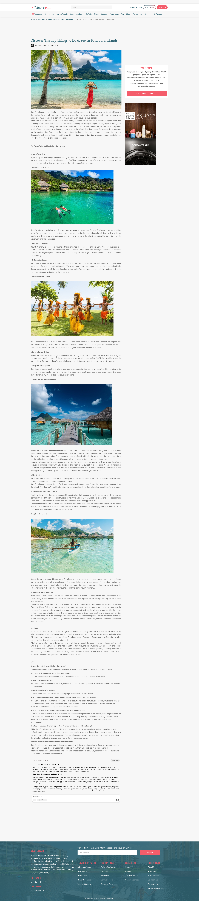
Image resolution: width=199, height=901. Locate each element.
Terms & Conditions (156, 888)
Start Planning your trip (146, 93)
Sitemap (128, 871)
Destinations (49, 14)
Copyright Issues (131, 875)
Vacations (38, 14)
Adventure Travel (84, 867)
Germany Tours (107, 880)
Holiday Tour (82, 875)
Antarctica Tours (108, 867)
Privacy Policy (153, 884)
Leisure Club (153, 880)
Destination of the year (153, 14)
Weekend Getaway (85, 884)
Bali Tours (105, 871)
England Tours (107, 875)
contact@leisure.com (39, 890)
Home (33, 19)
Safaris (89, 14)
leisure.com (95, 898)
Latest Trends (62, 14)
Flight (96, 14)
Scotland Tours (107, 884)
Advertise (152, 871)
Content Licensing (132, 880)
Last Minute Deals (76, 14)
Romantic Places (84, 880)
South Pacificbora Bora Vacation (60, 19)
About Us (151, 867)
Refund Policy (153, 875)
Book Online (162, 7)
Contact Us (129, 867)
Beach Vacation (84, 871)
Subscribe (133, 7)
